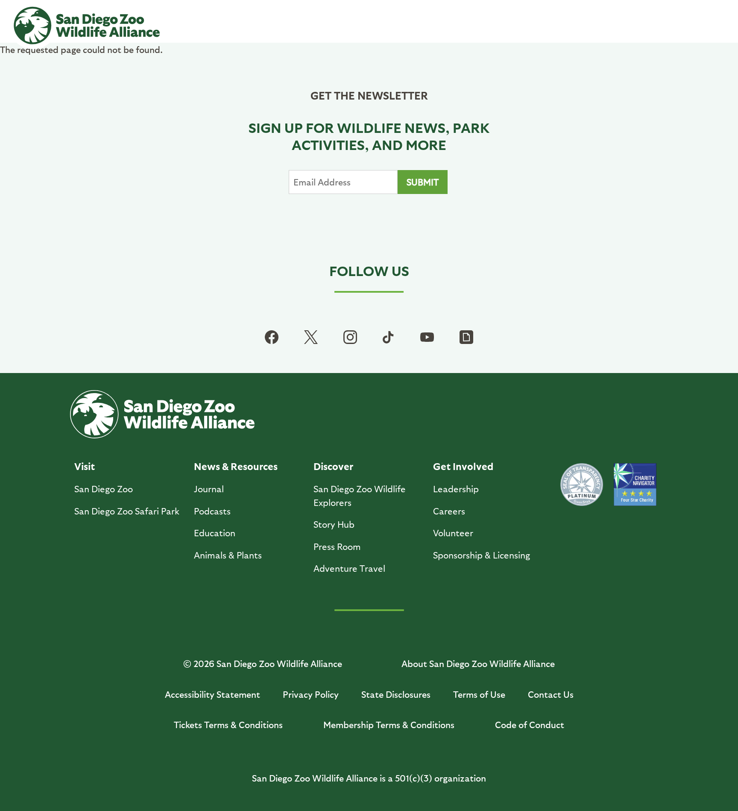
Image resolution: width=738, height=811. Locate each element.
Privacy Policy (311, 694)
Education (214, 532)
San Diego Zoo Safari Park (126, 510)
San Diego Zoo (103, 488)
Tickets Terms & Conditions (228, 724)
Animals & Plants (228, 554)
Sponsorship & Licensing (481, 554)
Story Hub (333, 524)
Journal (209, 488)
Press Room (337, 546)
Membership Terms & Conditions (388, 724)
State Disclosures (395, 694)
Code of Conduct (529, 724)
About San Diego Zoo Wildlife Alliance (478, 663)
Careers (449, 510)
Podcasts (212, 510)
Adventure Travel (349, 568)
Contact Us (551, 694)
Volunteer (453, 532)
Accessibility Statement (212, 694)
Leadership (456, 488)
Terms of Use (479, 694)
